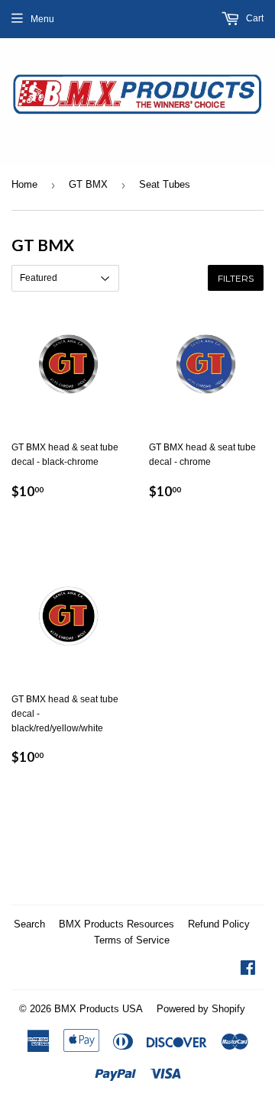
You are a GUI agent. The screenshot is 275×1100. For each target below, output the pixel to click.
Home (24, 184)
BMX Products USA (98, 1009)
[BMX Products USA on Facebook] (248, 970)
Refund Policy (219, 924)
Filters (236, 278)
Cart (254, 18)
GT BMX (88, 184)
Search (29, 924)
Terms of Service (132, 940)
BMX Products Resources (116, 924)
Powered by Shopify (201, 1009)
